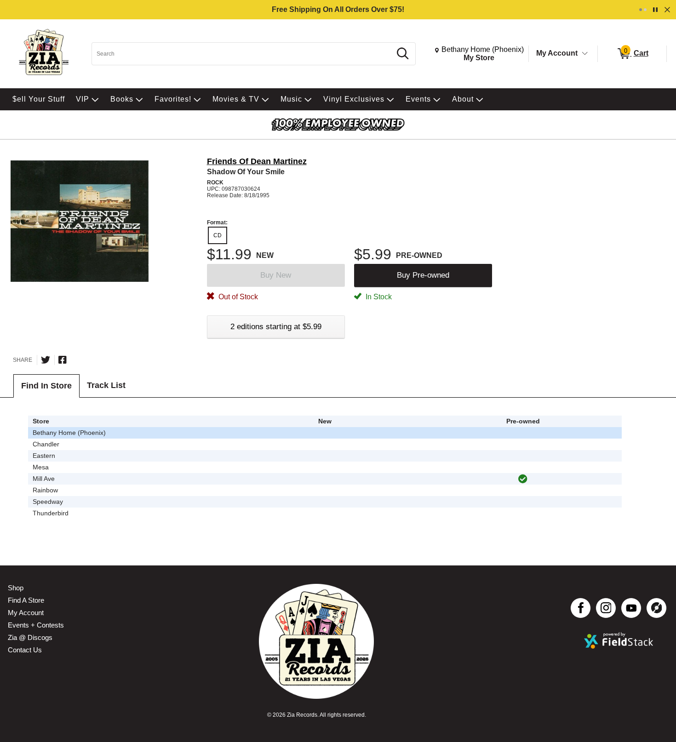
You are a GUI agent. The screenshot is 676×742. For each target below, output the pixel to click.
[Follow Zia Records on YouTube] (631, 608)
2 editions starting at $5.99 (275, 326)
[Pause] (655, 10)
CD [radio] (217, 235)
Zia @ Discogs (30, 637)
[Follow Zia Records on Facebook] (580, 608)
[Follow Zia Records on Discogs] (656, 608)
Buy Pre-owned (423, 275)
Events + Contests (36, 625)
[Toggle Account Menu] (584, 53)
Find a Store (26, 600)
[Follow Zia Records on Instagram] (606, 608)
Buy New (275, 275)
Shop (15, 588)
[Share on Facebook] (62, 360)
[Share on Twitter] (45, 360)
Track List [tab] (106, 385)
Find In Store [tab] (46, 385)
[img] (522, 479)
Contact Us (25, 650)
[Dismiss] (667, 10)
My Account (557, 53)
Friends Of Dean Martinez (257, 161)
